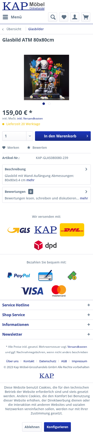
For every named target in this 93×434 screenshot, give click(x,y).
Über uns (12, 361)
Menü (16, 17)
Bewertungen (15, 191)
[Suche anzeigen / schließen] (52, 17)
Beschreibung (15, 169)
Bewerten (39, 147)
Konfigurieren (57, 427)
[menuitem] (12, 17)
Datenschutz (47, 361)
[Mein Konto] (74, 17)
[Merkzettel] (63, 17)
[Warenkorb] (85, 17)
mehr (30, 180)
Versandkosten (77, 347)
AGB (64, 361)
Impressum (79, 361)
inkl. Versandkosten (30, 118)
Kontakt (28, 361)
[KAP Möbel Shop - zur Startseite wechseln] (23, 6)
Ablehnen (32, 427)
